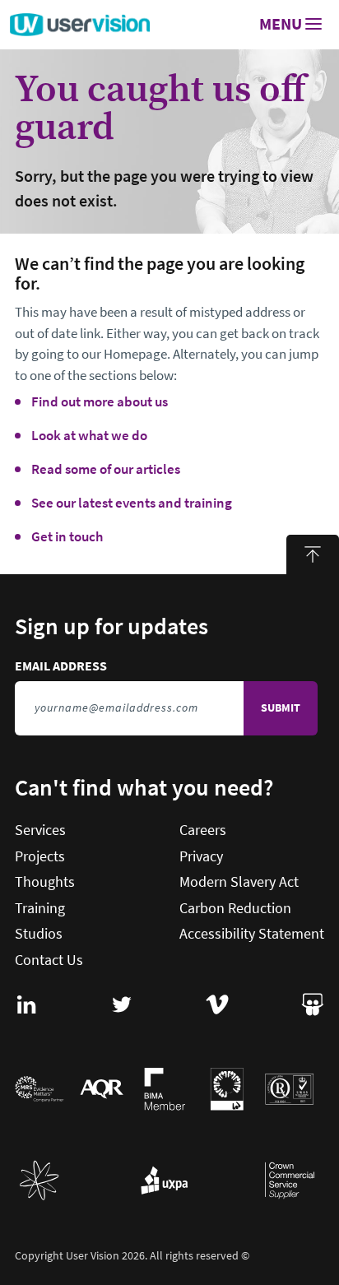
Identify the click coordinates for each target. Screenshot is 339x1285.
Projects (40, 856)
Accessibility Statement (251, 934)
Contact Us (49, 960)
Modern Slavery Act (239, 882)
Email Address (136, 666)
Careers (202, 830)
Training (40, 908)
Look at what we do (89, 435)
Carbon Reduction (235, 908)
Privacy (201, 856)
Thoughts (45, 882)
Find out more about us (99, 401)
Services (40, 830)
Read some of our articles (105, 469)
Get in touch (67, 536)
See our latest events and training (131, 503)
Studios (39, 934)
